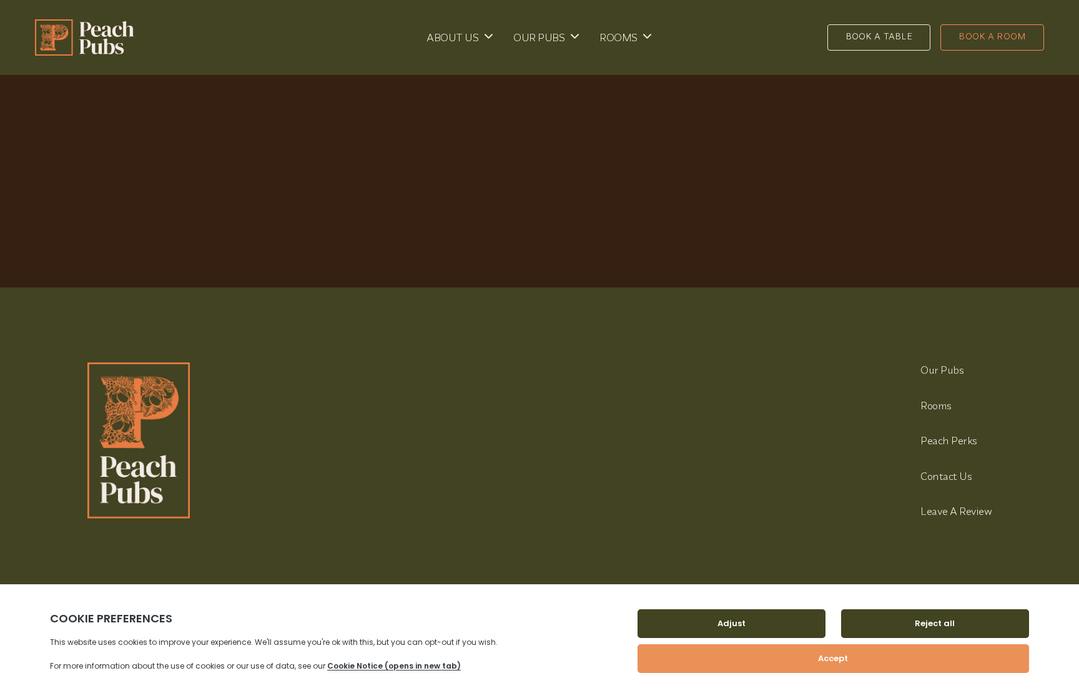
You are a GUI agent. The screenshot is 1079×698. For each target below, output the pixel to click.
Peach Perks (948, 440)
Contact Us (946, 475)
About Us (452, 37)
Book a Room (992, 36)
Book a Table (879, 36)
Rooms (618, 37)
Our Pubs (538, 37)
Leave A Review (956, 510)
